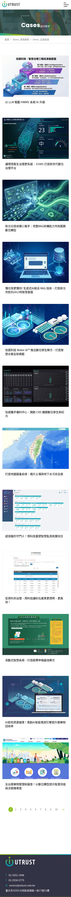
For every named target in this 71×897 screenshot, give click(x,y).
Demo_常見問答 (21, 39)
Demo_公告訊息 (41, 39)
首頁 (7, 39)
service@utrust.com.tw (22, 885)
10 (56, 809)
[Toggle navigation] (66, 4)
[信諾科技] (19, 4)
